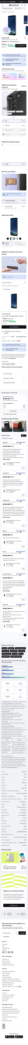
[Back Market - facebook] (9, 952)
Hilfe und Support (6, 961)
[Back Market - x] (12, 952)
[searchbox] (21, 8)
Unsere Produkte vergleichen (8, 995)
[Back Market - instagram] (3, 952)
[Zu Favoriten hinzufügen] (25, 38)
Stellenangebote (5, 948)
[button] (6, 30)
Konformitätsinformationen (21, 336)
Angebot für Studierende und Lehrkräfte (11, 979)
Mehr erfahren (13, 358)
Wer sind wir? (5, 944)
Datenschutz (5, 1015)
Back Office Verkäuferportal (8, 982)
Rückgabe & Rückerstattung (8, 964)
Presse (3, 946)
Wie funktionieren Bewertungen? (10, 413)
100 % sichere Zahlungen (7, 984)
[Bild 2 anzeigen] (14, 117)
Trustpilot (4, 950)
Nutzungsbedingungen (7, 1007)
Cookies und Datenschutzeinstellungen (10, 1013)
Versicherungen (5, 975)
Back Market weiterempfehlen (8, 971)
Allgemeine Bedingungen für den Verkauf (11, 1011)
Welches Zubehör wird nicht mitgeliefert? (12, 367)
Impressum (4, 1018)
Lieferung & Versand (6, 963)
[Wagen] (25, 5)
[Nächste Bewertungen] (25, 635)
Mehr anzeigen (6, 459)
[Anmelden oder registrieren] (22, 5)
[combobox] (14, 282)
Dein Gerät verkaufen (6, 977)
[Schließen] (26, 1)
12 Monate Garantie (6, 973)
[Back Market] (14, 5)
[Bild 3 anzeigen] (17, 238)
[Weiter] (20, 239)
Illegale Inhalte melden (7, 1020)
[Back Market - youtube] (6, 952)
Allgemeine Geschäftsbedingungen (10, 1009)
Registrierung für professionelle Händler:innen (12, 981)
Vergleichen (23, 86)
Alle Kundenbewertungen (7, 997)
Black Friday (4, 1000)
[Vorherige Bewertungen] (21, 635)
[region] (14, 76)
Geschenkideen (5, 998)
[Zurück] (8, 239)
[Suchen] (16, 8)
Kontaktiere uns (5, 959)
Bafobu (13, 336)
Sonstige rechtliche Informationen (9, 1016)
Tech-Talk (4, 993)
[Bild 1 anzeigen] (13, 117)
